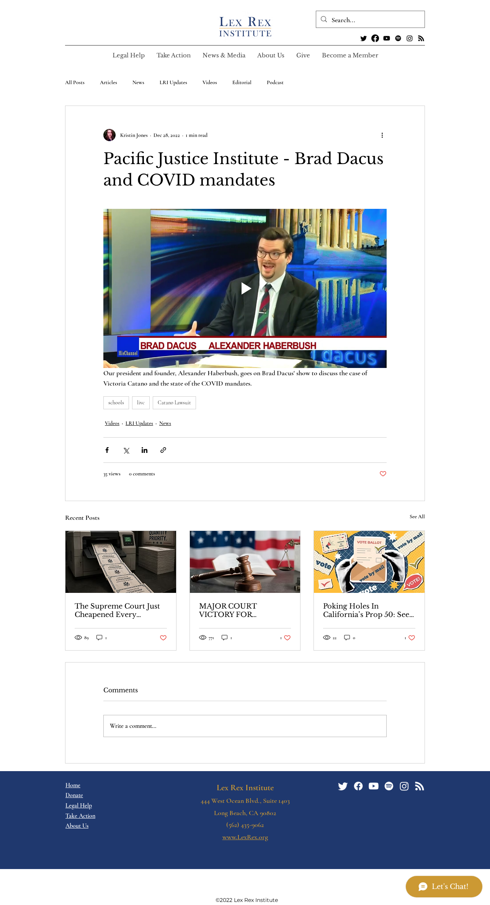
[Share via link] (163, 450)
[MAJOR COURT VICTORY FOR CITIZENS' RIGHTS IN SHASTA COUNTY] (245, 562)
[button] (173, 55)
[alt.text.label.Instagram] (409, 38)
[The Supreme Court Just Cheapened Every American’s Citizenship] (120, 562)
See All (417, 516)
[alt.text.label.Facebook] (375, 38)
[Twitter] (364, 38)
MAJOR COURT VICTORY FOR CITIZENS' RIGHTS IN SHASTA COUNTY (240, 610)
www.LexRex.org (245, 837)
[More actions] (382, 135)
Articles (108, 82)
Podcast (275, 82)
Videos (210, 82)
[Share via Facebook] (107, 450)
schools (116, 402)
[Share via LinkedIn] (144, 450)
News (138, 82)
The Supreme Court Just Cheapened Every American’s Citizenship (117, 610)
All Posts (75, 82)
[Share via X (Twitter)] (125, 450)
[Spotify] (398, 38)
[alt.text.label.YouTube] (386, 38)
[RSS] (421, 38)
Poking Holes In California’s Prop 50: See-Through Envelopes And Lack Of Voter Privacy (367, 610)
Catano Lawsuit (174, 402)
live (141, 402)
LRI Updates (173, 82)
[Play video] (245, 288)
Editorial (242, 82)
